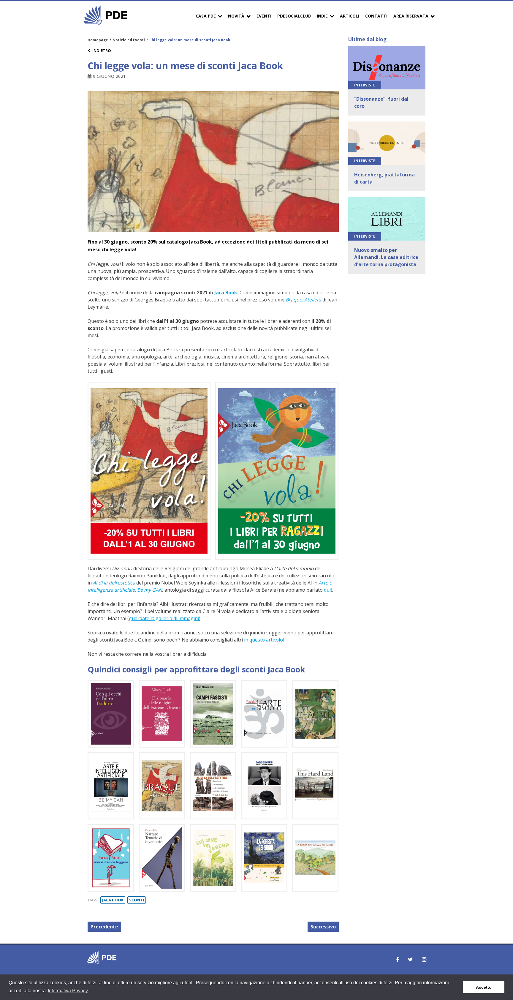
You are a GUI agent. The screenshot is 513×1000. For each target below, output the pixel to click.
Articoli (349, 16)
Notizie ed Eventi (129, 39)
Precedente (104, 926)
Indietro (101, 50)
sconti (136, 900)
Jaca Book (225, 292)
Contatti (376, 16)
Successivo (323, 926)
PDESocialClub (294, 16)
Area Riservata (410, 16)
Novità (236, 16)
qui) (328, 590)
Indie (322, 16)
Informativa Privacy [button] (68, 990)
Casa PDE (206, 16)
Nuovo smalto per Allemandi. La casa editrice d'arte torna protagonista (386, 257)
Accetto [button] (484, 987)
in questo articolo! (264, 639)
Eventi (263, 16)
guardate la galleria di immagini (164, 618)
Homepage (98, 39)
